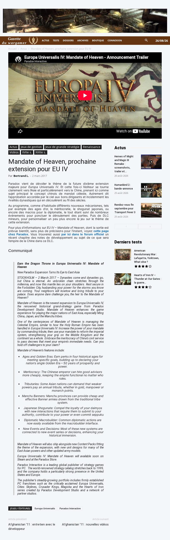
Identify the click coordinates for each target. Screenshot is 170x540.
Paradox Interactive (70, 508)
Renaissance (91, 147)
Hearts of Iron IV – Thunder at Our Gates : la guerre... (147, 279)
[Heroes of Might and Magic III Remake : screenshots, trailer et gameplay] (151, 162)
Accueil (12, 48)
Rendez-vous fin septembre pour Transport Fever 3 (124, 208)
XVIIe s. (27, 152)
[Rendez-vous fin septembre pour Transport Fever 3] (151, 210)
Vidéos (14, 152)
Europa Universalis (45, 508)
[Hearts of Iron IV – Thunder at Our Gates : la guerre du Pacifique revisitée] (122, 279)
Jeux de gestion (31, 147)
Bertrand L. (21, 176)
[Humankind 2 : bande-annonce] (151, 190)
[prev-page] (126, 226)
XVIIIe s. (40, 152)
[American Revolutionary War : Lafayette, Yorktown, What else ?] (122, 254)
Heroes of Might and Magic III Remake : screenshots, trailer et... (124, 164)
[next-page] (150, 226)
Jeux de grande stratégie (62, 147)
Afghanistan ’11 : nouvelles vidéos (85, 524)
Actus (24, 48)
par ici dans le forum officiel (82, 234)
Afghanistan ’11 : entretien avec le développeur (31, 527)
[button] (146, 40)
